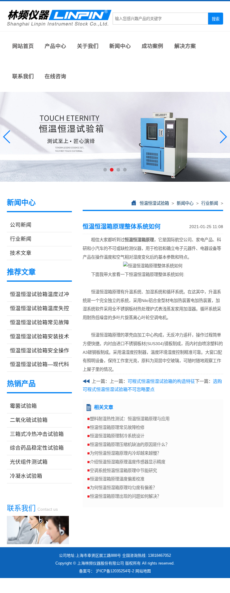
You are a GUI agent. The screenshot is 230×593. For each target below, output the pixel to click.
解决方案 (185, 46)
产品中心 (55, 46)
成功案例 (152, 46)
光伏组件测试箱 (29, 462)
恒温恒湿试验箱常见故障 (39, 322)
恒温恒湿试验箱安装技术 (39, 336)
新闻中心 (120, 46)
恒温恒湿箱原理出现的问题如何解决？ (125, 496)
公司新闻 (20, 225)
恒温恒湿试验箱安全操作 (39, 351)
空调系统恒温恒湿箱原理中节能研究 (123, 470)
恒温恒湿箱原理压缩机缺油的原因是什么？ (130, 444)
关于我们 (88, 46)
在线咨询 (55, 76)
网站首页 (23, 46)
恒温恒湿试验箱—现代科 (39, 364)
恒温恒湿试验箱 (154, 203)
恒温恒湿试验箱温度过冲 (39, 294)
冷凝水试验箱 (26, 476)
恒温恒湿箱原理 (139, 239)
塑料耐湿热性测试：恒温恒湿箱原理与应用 (130, 418)
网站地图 (143, 571)
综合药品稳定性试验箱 (37, 448)
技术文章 (20, 253)
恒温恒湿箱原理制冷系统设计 (117, 435)
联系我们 (23, 76)
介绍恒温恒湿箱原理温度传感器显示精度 (127, 461)
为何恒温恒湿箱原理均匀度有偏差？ (123, 487)
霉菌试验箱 (23, 406)
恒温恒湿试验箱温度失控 (39, 308)
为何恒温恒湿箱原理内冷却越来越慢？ (125, 453)
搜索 (216, 19)
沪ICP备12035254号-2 (115, 571)
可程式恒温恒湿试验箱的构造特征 (161, 381)
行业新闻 (20, 239)
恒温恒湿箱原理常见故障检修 (117, 427)
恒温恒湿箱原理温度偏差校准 (117, 479)
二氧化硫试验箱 (29, 420)
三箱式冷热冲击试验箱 (37, 434)
